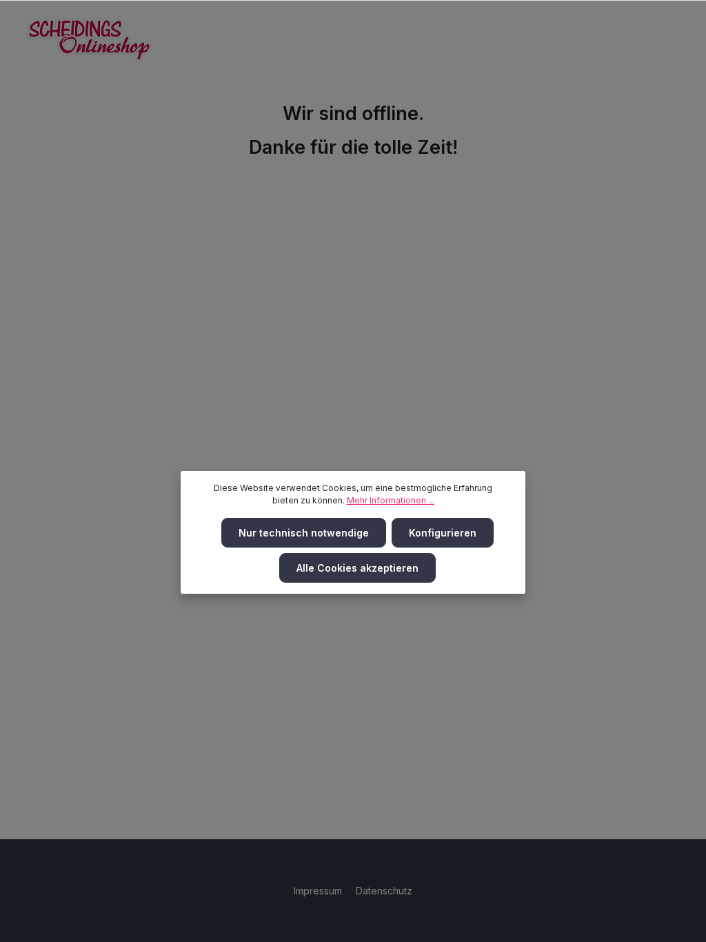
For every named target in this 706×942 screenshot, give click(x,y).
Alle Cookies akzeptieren (357, 568)
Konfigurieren (442, 533)
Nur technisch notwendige (304, 533)
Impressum (319, 890)
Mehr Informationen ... (390, 500)
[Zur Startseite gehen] (89, 40)
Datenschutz (384, 890)
